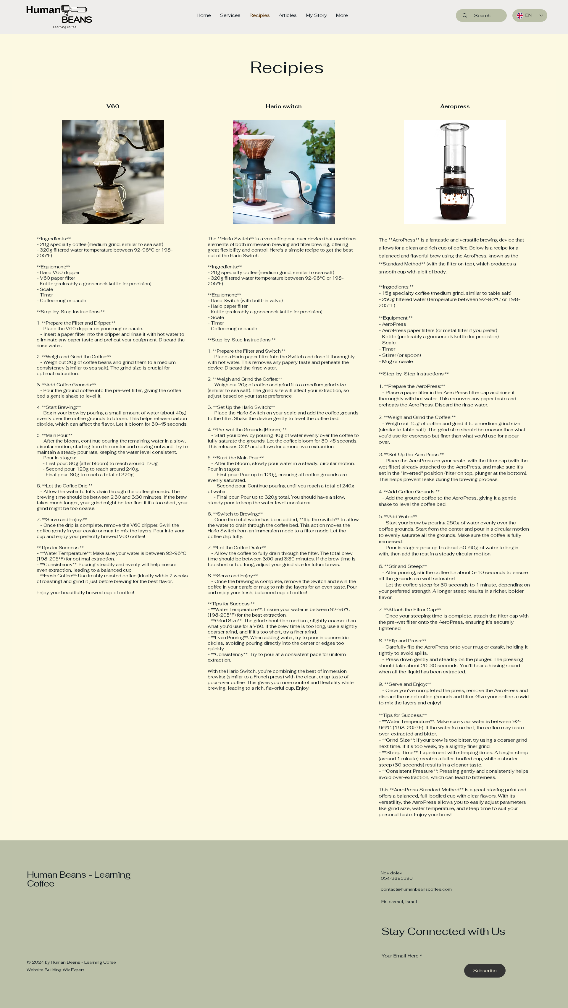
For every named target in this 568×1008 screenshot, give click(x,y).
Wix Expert (73, 970)
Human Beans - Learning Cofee (83, 962)
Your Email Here (400, 956)
